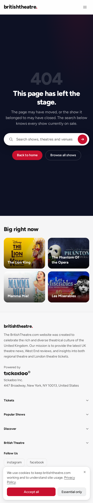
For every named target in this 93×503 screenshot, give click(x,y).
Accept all (31, 492)
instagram (14, 462)
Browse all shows (63, 155)
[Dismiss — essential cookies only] (84, 472)
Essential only (72, 492)
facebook (37, 462)
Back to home (27, 155)
